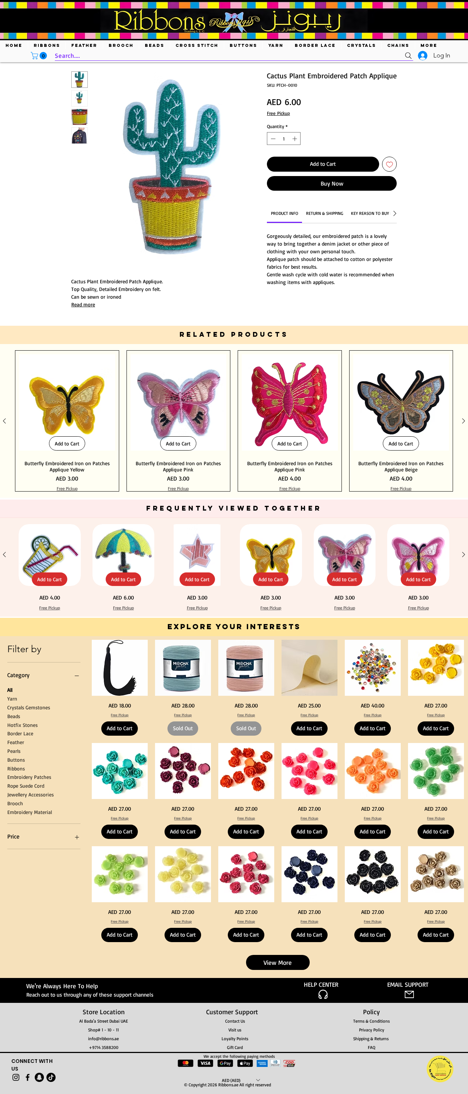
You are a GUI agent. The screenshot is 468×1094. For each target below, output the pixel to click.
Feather (15, 877)
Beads (13, 851)
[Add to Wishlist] (389, 164)
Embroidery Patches (29, 912)
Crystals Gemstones (28, 842)
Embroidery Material (29, 947)
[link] (284, 213)
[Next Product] (463, 556)
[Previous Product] (4, 556)
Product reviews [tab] (96, 391)
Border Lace (20, 868)
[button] (40, 55)
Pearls (13, 886)
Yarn (12, 833)
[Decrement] (272, 138)
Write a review (318, 343)
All (9, 825)
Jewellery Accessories (30, 929)
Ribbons (16, 903)
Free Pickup (278, 113)
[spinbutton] (284, 138)
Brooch (15, 938)
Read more (83, 304)
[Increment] (295, 138)
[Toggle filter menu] (379, 412)
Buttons (16, 894)
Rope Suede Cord (25, 921)
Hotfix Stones (22, 859)
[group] (234, 556)
